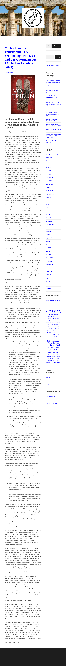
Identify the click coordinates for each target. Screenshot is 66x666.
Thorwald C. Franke (22, 71)
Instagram (48, 381)
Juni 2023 (48, 284)
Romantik (48, 352)
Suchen (48, 54)
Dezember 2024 (50, 224)
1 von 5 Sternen (53, 304)
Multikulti (55, 339)
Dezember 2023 (50, 264)
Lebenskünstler (49, 334)
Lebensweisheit (56, 334)
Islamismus (49, 330)
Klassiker (51, 333)
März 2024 (48, 254)
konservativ (58, 332)
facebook (48, 377)
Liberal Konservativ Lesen (17, 661)
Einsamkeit (48, 322)
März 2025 (48, 214)
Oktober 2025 (49, 191)
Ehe (58, 320)
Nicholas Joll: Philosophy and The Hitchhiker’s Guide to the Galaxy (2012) (53, 135)
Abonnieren (56, 45)
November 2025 (50, 187)
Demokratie (57, 318)
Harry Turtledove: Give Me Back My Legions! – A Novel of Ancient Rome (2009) (53, 104)
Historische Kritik (57, 324)
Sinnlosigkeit (57, 356)
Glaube (48, 324)
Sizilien (49, 358)
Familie (53, 322)
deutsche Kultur (52, 320)
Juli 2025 (48, 201)
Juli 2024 (48, 241)
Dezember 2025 (50, 184)
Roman (56, 349)
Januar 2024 (49, 261)
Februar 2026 (49, 177)
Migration (51, 339)
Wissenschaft (48, 362)
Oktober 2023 (49, 271)
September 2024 (50, 234)
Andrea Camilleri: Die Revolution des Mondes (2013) (52, 90)
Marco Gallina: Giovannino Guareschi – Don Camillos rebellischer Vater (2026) (53, 97)
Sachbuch (56, 352)
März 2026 (48, 174)
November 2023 (50, 268)
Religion (49, 350)
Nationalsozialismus (53, 341)
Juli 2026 (48, 160)
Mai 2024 (48, 248)
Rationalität (55, 347)
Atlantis (55, 314)
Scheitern (53, 354)
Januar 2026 (49, 180)
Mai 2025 (48, 207)
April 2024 (48, 251)
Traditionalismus (52, 360)
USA (58, 360)
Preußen (48, 347)
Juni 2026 (48, 164)
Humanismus (53, 326)
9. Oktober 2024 (9, 71)
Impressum (48, 400)
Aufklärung (51, 316)
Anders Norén (51, 661)
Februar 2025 (49, 217)
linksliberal (56, 337)
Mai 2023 (48, 288)
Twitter (47, 384)
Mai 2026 (48, 167)
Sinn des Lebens (50, 356)
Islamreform (56, 330)
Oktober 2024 (49, 231)
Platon (57, 343)
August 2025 (49, 197)
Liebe (49, 337)
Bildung (57, 316)
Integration (48, 328)
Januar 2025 (49, 221)
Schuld (58, 354)
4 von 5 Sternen (53, 310)
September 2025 (50, 194)
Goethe (51, 324)
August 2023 (49, 278)
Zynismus (58, 362)
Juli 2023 (48, 281)
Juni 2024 (48, 244)
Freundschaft (58, 322)
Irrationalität (53, 328)
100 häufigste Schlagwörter (53, 300)
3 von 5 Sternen (53, 308)
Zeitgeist (54, 362)
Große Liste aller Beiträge (52, 65)
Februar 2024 (49, 258)
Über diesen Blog (50, 396)
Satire (49, 354)
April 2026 (48, 170)
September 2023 (50, 274)
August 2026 (49, 157)
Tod (58, 358)
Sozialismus (54, 358)
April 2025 (48, 211)
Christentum (50, 318)
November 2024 (50, 227)
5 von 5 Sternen (53, 312)
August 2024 (49, 238)
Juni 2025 (48, 204)
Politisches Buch (53, 345)
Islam (58, 328)
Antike (51, 314)
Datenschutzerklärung (51, 403)
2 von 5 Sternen (53, 306)
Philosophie (51, 343)
